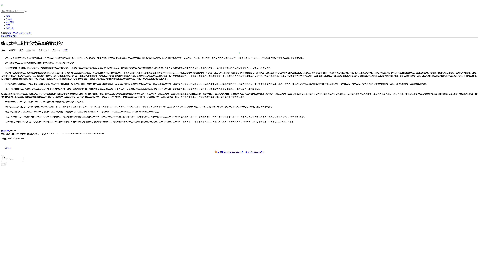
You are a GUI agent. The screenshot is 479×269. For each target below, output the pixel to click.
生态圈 (9, 19)
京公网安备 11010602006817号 (230, 152)
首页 (8, 16)
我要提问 (13, 36)
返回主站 (10, 28)
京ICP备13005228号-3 (255, 152)
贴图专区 (10, 22)
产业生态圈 (18, 33)
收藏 (65, 50)
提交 (3, 165)
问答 (8, 25)
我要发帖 (5, 36)
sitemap (8, 148)
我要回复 (5, 131)
